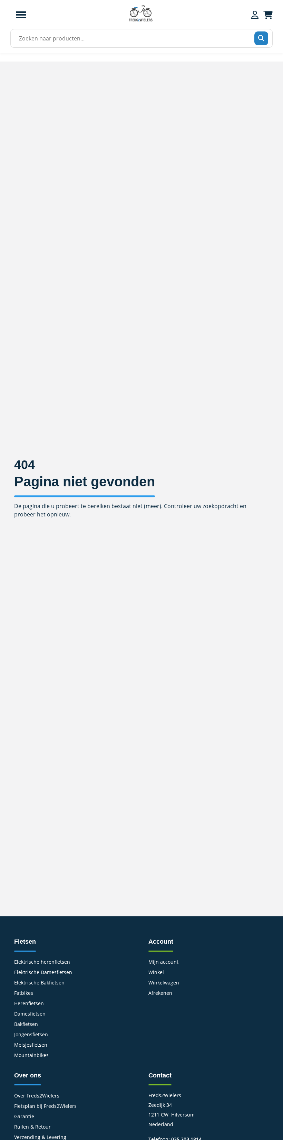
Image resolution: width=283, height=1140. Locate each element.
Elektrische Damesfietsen (43, 972)
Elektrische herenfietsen (42, 962)
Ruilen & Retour (32, 1127)
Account (160, 941)
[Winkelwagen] (268, 15)
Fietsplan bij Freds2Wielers (45, 1106)
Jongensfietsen (31, 1035)
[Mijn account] (254, 15)
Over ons (27, 1075)
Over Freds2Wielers (36, 1096)
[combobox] (139, 38)
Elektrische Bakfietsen (39, 983)
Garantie (24, 1117)
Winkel (156, 972)
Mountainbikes (31, 1055)
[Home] (140, 20)
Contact (160, 1075)
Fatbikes (23, 993)
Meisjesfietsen (30, 1045)
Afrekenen (160, 993)
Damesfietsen (30, 1014)
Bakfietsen (26, 1024)
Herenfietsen (29, 1004)
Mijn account (163, 962)
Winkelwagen (163, 983)
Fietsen (25, 941)
